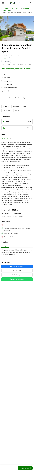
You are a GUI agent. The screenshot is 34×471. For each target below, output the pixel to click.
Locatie (14, 98)
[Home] (2, 8)
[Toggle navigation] (3, 3)
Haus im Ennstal (5, 10)
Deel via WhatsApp (18, 279)
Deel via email (18, 275)
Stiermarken (26, 8)
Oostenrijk (17, 8)
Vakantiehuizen (9, 8)
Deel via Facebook (18, 266)
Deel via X (18, 270)
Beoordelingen (22, 98)
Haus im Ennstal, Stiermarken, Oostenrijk (17, 69)
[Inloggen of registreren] (31, 3)
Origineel (6, 138)
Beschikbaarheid (25, 468)
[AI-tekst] (10, 138)
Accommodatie (6, 98)
